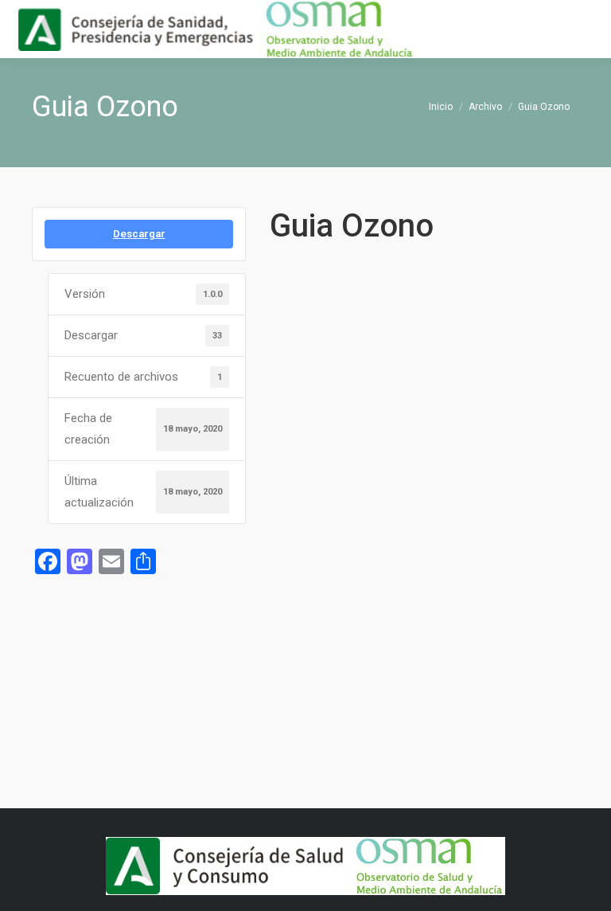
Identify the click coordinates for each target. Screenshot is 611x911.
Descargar (139, 234)
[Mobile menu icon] (585, 29)
